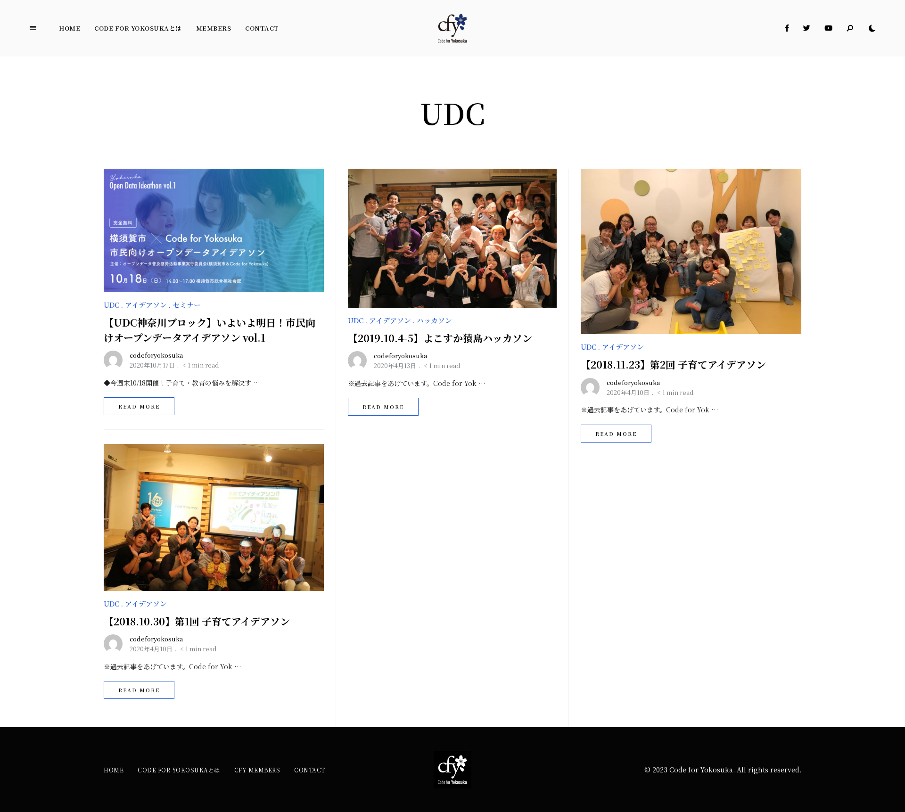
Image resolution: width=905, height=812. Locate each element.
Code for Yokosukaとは (138, 28)
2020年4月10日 (151, 648)
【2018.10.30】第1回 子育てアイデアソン (197, 621)
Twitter (806, 28)
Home (69, 28)
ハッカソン (434, 320)
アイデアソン (146, 305)
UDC (111, 305)
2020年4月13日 (395, 365)
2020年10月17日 (152, 365)
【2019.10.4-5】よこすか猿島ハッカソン (440, 338)
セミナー (187, 305)
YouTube (828, 28)
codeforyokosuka (156, 355)
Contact (262, 28)
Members (213, 28)
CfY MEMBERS (257, 770)
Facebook (787, 28)
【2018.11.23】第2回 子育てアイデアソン (673, 364)
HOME (113, 770)
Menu (33, 28)
